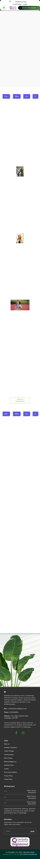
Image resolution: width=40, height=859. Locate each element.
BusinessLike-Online (11, 854)
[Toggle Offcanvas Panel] (4, 8)
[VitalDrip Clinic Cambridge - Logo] (20, 3)
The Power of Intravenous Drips (16, 613)
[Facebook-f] (16, 733)
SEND (32, 831)
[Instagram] (23, 733)
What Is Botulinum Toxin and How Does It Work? (19, 575)
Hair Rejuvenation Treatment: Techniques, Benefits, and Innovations (19, 532)
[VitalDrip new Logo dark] (14, 692)
